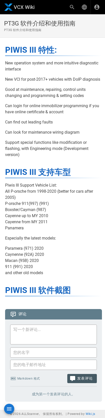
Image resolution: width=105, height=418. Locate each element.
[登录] (97, 7)
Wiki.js (90, 414)
